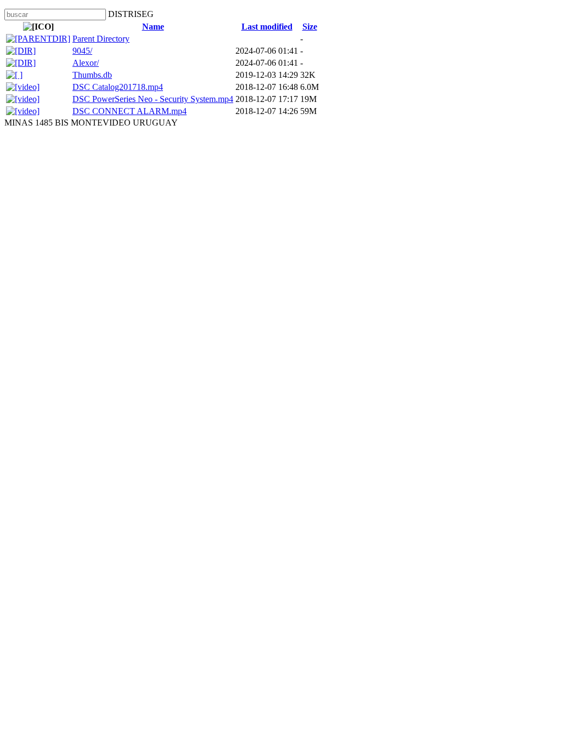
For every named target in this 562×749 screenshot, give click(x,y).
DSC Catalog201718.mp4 (117, 87)
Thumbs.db (92, 75)
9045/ (82, 50)
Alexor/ (85, 62)
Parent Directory (101, 38)
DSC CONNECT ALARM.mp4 (129, 111)
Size (309, 26)
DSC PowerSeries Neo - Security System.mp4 (152, 99)
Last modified (267, 26)
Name (153, 26)
